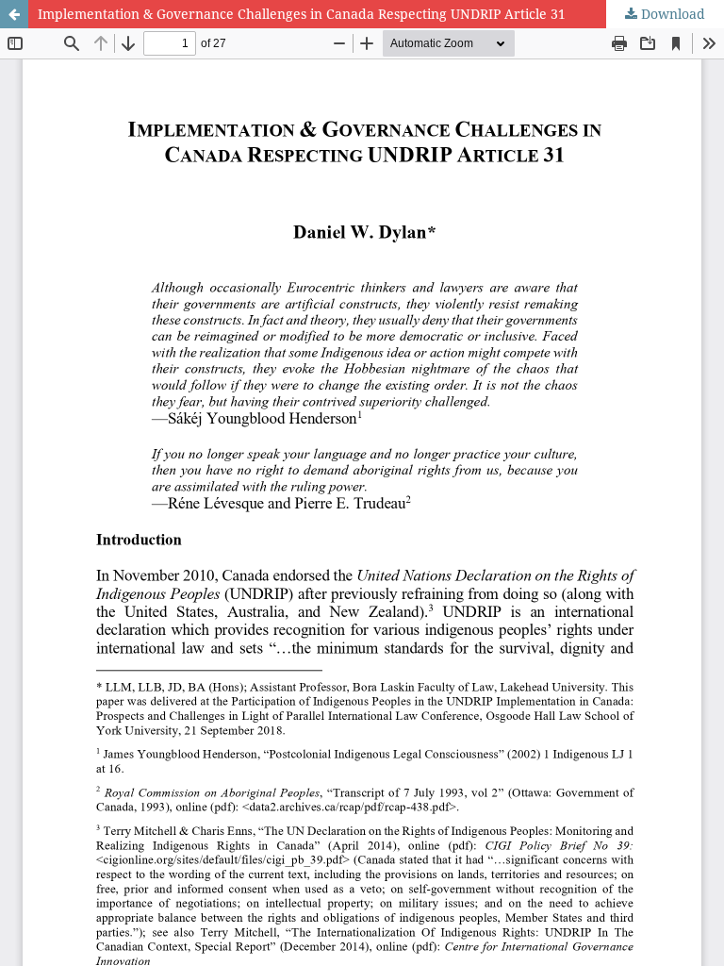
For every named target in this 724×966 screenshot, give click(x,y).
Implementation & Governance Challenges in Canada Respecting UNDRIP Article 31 (302, 14)
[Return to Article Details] (14, 14)
